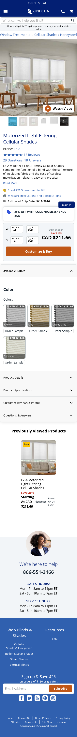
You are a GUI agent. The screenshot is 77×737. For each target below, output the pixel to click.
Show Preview (13, 279)
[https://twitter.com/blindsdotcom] (29, 698)
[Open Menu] (5, 11)
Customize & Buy (58, 730)
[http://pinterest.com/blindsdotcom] (45, 698)
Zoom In (66, 204)
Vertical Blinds (19, 665)
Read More (10, 183)
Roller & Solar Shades (19, 653)
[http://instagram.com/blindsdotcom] (53, 698)
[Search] (73, 20)
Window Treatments (15, 35)
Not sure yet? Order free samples (38, 721)
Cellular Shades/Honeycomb (19, 646)
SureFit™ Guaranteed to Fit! (26, 190)
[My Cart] (71, 11)
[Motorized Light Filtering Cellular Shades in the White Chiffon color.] (43, 121)
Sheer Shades (19, 659)
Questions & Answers (17, 415)
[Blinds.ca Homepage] (38, 11)
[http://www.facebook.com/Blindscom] (21, 698)
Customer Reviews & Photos (21, 403)
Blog (54, 638)
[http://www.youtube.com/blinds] (37, 698)
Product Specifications (18, 390)
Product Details (13, 377)
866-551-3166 (38, 572)
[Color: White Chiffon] (12, 121)
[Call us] (63, 11)
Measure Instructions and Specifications (34, 196)
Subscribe (60, 688)
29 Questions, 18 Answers (22, 160)
